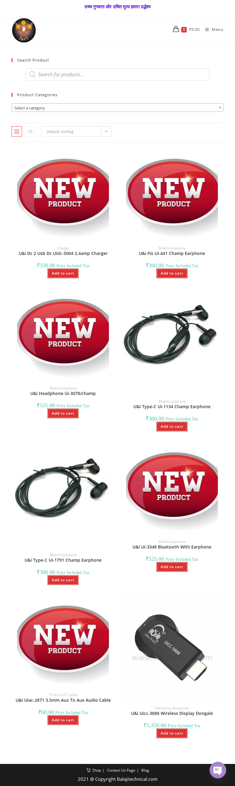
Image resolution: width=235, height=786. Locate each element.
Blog (145, 770)
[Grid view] (17, 131)
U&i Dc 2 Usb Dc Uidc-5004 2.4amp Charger (63, 253)
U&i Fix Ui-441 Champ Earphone (172, 253)
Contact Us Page (121, 770)
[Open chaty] (218, 770)
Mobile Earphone (172, 248)
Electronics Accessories (172, 708)
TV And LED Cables (63, 694)
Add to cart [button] (63, 273)
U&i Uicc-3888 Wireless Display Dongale (172, 713)
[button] (93, 155)
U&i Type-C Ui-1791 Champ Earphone (63, 560)
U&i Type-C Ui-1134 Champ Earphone (172, 406)
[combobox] (117, 107)
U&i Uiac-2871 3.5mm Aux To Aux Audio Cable (63, 700)
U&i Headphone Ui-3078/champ (63, 393)
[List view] (30, 131)
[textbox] (117, 108)
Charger (63, 248)
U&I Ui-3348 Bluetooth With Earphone (171, 547)
